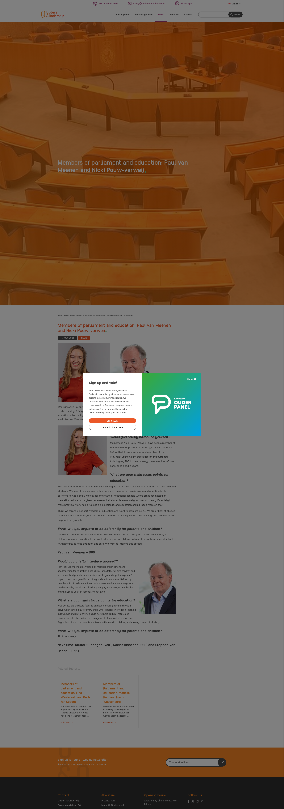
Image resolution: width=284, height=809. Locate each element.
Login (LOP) (112, 420)
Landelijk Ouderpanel (112, 427)
